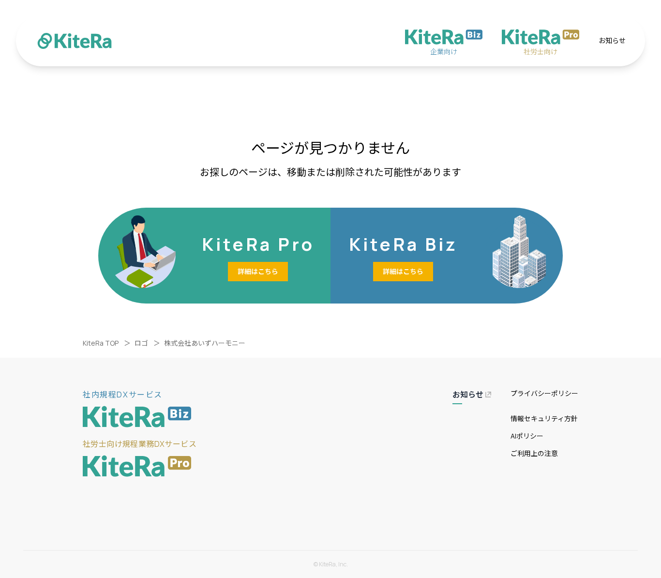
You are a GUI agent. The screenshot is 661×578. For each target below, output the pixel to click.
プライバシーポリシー (544, 393)
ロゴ (141, 343)
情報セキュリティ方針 (544, 418)
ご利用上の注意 (534, 453)
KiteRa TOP (101, 343)
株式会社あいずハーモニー (204, 343)
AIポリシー (527, 436)
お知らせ (612, 40)
